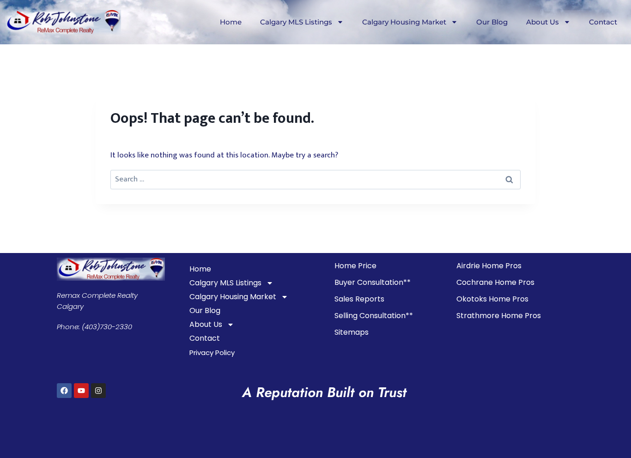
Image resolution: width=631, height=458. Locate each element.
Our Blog (492, 22)
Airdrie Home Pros (489, 265)
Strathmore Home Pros (498, 315)
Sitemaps (351, 332)
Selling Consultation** (373, 315)
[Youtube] (81, 390)
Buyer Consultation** (372, 282)
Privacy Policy (212, 352)
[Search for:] (315, 179)
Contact (603, 22)
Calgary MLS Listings (296, 22)
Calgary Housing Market (404, 22)
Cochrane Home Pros (495, 282)
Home (231, 22)
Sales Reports (359, 299)
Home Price (355, 265)
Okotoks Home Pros (492, 299)
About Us (542, 22)
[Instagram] (98, 390)
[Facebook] (64, 390)
